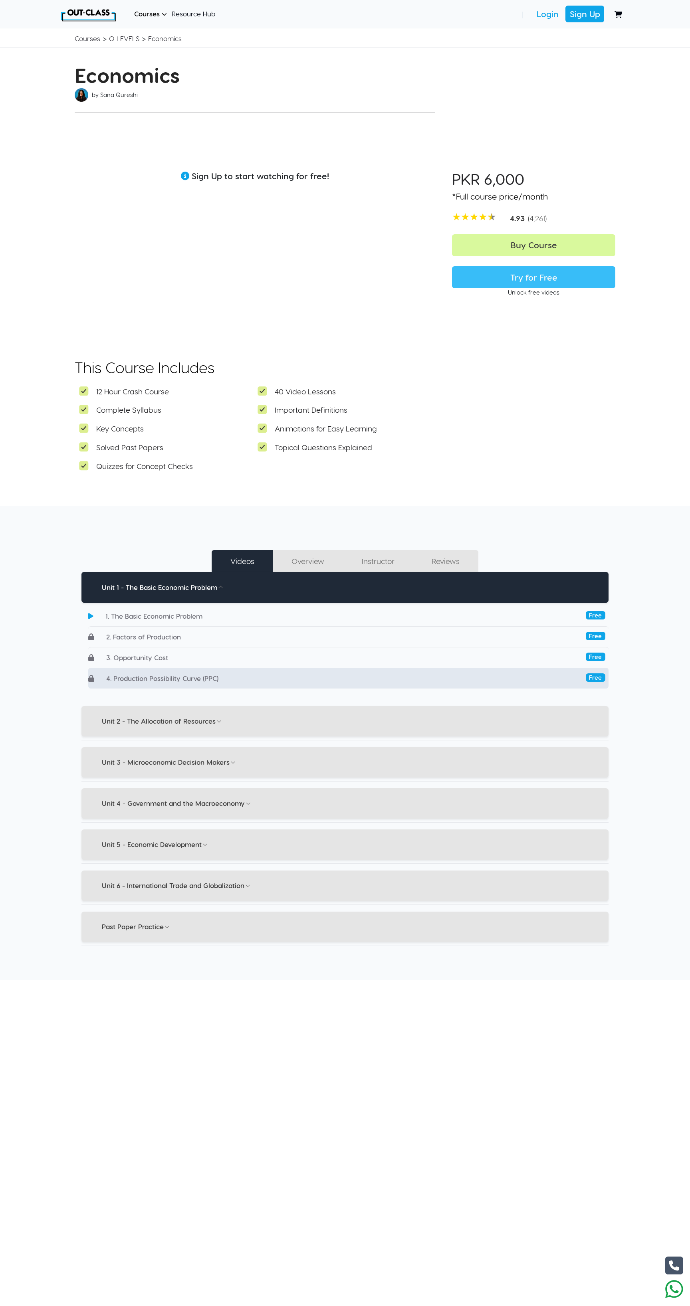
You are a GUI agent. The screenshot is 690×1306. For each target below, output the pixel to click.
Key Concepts (120, 428)
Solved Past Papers (129, 447)
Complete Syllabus (128, 409)
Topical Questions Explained (323, 447)
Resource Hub (193, 14)
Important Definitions (311, 409)
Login (548, 14)
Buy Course (534, 245)
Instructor (378, 561)
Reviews (446, 561)
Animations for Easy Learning (326, 428)
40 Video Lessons (305, 391)
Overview (307, 561)
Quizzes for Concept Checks (144, 466)
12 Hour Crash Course (132, 391)
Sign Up (585, 14)
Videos (242, 561)
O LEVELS (124, 38)
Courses (148, 14)
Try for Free (533, 277)
